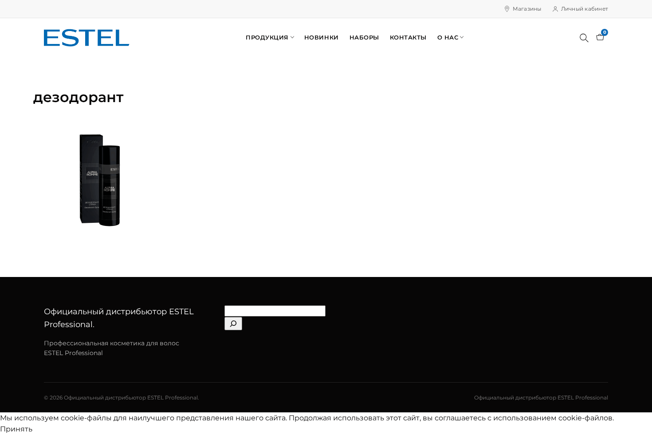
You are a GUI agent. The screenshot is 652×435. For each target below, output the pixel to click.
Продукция (267, 37)
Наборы (364, 37)
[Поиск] (584, 37)
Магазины (527, 8)
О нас (448, 37)
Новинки (321, 37)
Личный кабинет (584, 8)
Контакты (408, 37)
